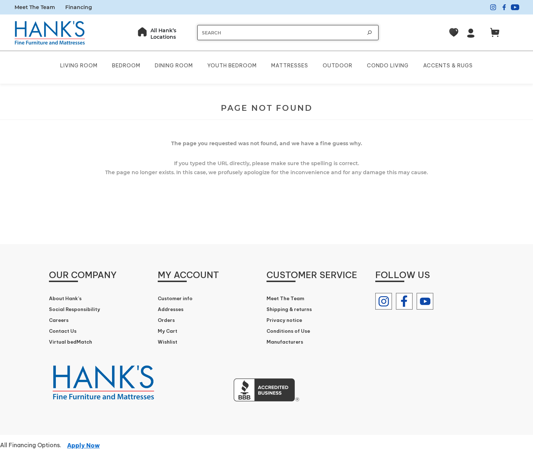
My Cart (167, 331)
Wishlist (167, 342)
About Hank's (65, 298)
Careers (59, 320)
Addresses (170, 309)
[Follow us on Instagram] (384, 301)
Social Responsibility (74, 309)
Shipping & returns (289, 309)
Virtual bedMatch (70, 342)
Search (369, 32)
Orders (166, 320)
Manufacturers (284, 342)
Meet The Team (35, 7)
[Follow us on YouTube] (425, 301)
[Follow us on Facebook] (404, 301)
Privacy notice (284, 320)
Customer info (175, 298)
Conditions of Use (288, 331)
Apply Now (83, 445)
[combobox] (280, 33)
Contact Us (63, 331)
